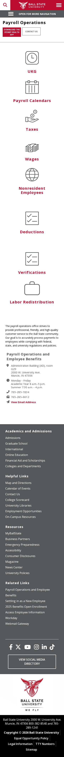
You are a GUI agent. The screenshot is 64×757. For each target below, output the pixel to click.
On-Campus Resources (20, 517)
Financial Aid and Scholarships (25, 460)
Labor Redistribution (32, 301)
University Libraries (18, 505)
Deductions (32, 231)
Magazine (11, 562)
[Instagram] (36, 647)
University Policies (17, 573)
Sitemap (31, 750)
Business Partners (17, 539)
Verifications (32, 272)
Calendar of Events (17, 488)
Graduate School (16, 443)
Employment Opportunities (23, 511)
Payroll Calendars (32, 100)
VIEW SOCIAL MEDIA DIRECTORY (32, 662)
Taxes (32, 129)
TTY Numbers (45, 744)
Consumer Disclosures (20, 556)
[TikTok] (52, 647)
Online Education (16, 455)
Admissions (12, 438)
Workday (11, 618)
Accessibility (13, 550)
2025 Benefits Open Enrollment (26, 607)
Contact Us (31, 31)
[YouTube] (27, 647)
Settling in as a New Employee (25, 601)
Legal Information (20, 744)
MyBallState (13, 533)
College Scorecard (17, 500)
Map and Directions (18, 483)
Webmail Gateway (17, 624)
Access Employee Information (25, 612)
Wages (32, 159)
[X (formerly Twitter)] (18, 647)
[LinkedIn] (44, 647)
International (14, 449)
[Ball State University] (32, 695)
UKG (32, 71)
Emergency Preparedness (22, 545)
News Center (14, 567)
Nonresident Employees (32, 190)
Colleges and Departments (23, 466)
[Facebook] (11, 647)
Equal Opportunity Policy (31, 738)
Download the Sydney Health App (12, 32)
